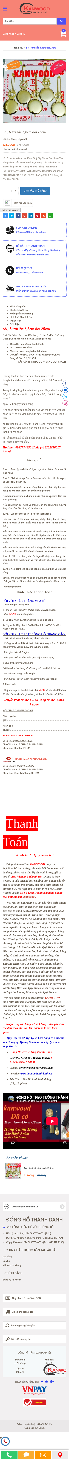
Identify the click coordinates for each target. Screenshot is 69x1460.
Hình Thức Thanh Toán (21, 317)
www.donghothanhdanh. (31, 351)
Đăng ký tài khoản (12, 1279)
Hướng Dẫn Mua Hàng (21, 313)
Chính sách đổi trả (19, 310)
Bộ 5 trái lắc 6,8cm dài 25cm (39, 1168)
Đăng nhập (8, 33)
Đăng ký (21, 33)
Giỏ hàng (7, 1256)
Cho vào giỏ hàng (35, 190)
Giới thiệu (14, 324)
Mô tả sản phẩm (18, 306)
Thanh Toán (15, 320)
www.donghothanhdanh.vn (25, 1206)
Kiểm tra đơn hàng (12, 1265)
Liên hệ (6, 1261)
